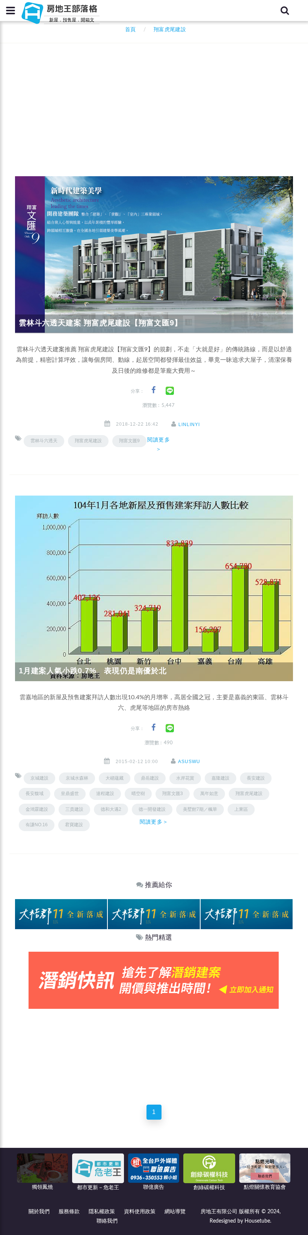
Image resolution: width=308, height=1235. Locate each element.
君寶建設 (74, 824)
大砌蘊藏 (115, 778)
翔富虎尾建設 (88, 440)
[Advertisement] (161, 99)
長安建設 (256, 778)
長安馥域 (35, 793)
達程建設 (105, 793)
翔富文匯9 (129, 440)
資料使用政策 (140, 1211)
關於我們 (39, 1211)
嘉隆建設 (220, 778)
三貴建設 (74, 809)
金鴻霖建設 (37, 809)
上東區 (241, 809)
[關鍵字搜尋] (285, 11)
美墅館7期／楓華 (200, 809)
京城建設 (39, 778)
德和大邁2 (111, 809)
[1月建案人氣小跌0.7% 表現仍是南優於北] (154, 588)
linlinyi (189, 424)
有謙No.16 (37, 824)
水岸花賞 (185, 778)
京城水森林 (77, 778)
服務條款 (69, 1211)
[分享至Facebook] (153, 390)
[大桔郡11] (61, 914)
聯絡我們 (107, 1221)
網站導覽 (175, 1211)
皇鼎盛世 (70, 793)
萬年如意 (209, 793)
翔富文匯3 (172, 793)
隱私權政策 (102, 1211)
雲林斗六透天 (43, 440)
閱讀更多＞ (158, 444)
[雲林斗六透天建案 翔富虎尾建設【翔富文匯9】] (154, 254)
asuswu (189, 761)
